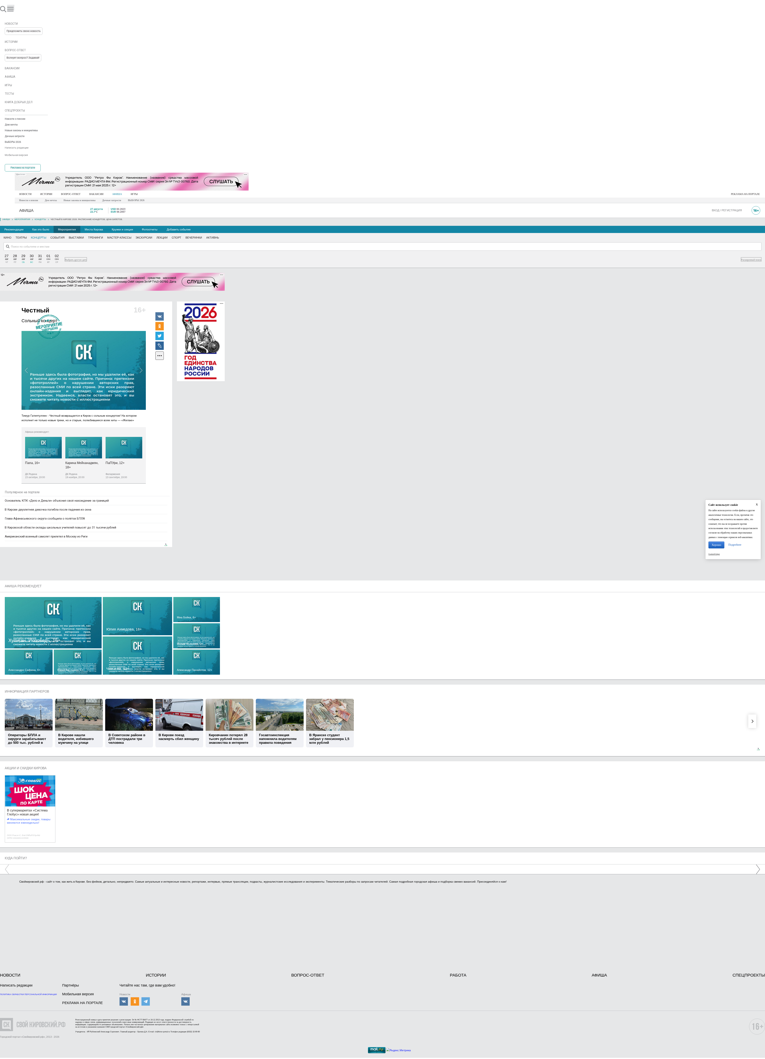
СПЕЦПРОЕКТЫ (749, 975)
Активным (214, 237)
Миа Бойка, (186, 617)
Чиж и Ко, (117, 669)
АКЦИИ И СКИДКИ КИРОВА (26, 768)
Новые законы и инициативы (79, 200)
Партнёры (70, 985)
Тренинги (95, 237)
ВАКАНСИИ (96, 194)
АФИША (117, 194)
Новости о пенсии (28, 200)
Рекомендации (14, 229)
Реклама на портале (23, 167)
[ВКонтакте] (159, 316)
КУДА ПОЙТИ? (16, 858)
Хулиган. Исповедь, (34, 640)
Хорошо (716, 544)
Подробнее (734, 544)
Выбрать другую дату (76, 259)
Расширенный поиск (751, 259)
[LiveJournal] (159, 345)
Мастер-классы (119, 237)
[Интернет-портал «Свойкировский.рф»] (14, 9)
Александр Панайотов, (194, 669)
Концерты (40, 219)
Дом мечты (51, 200)
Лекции (162, 237)
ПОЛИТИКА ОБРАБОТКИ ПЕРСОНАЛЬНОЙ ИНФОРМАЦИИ (28, 994)
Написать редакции (16, 985)
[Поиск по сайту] (3, 9)
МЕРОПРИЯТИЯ (22, 219)
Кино (7, 237)
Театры (21, 237)
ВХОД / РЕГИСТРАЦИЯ (727, 210)
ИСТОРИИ (46, 194)
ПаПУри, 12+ (115, 463)
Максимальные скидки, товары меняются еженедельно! (28, 821)
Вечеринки (193, 237)
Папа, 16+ (32, 463)
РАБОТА (458, 975)
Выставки (76, 237)
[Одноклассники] (159, 326)
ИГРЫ (134, 194)
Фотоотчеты (149, 229)
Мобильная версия (78, 994)
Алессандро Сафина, (24, 669)
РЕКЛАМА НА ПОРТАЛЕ (745, 194)
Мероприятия (67, 229)
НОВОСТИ (25, 194)
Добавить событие (179, 229)
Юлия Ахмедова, (124, 629)
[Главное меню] (10, 8)
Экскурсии (143, 237)
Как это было (40, 229)
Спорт (176, 237)
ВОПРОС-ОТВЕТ (70, 194)
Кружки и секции (122, 229)
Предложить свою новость (24, 30)
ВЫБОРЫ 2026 (136, 200)
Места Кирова (94, 229)
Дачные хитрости (111, 200)
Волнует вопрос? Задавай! (23, 57)
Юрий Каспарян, (70, 669)
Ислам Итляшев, (190, 643)
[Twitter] (159, 335)
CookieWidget (714, 554)
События (57, 237)
